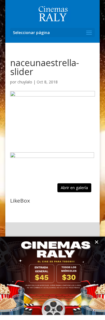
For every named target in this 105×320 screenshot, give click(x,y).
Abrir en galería (74, 187)
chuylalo (24, 82)
